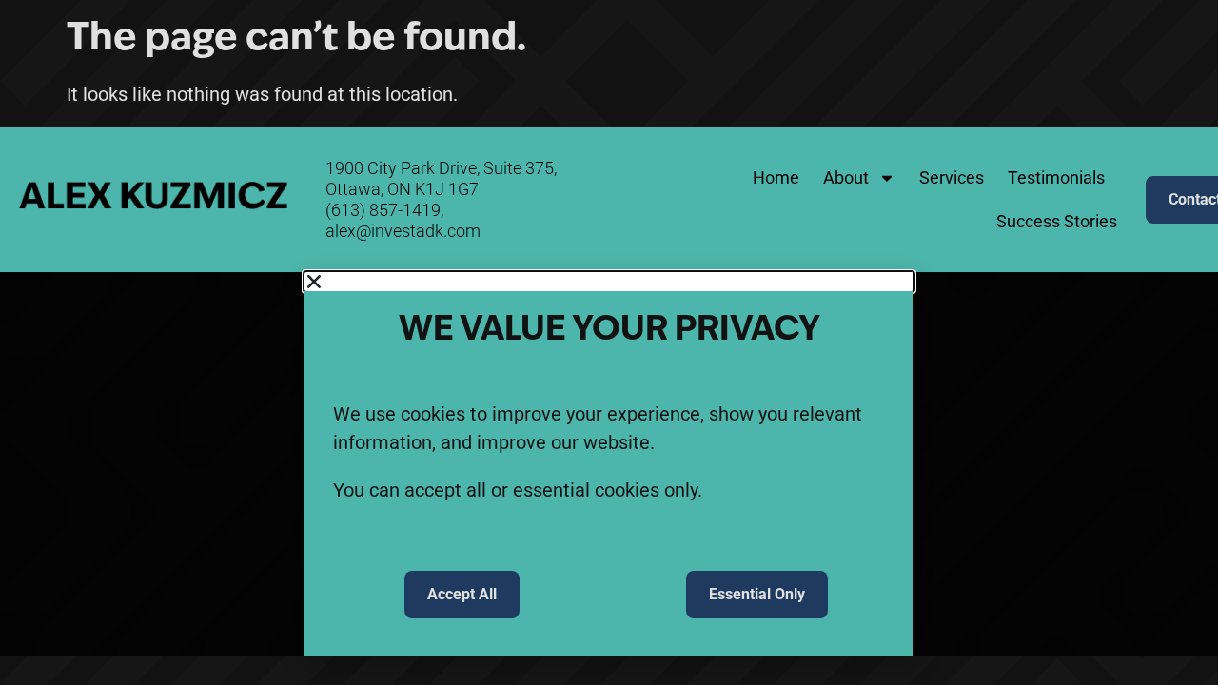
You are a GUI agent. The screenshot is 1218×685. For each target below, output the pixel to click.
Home (776, 177)
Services (951, 177)
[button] (609, 281)
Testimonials (1056, 177)
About (846, 177)
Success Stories (1056, 221)
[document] (609, 464)
